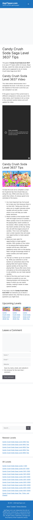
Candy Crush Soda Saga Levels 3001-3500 (16, 482)
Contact (13, 506)
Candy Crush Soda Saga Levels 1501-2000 (16, 474)
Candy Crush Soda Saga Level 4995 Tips (15, 453)
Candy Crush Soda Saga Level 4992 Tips (15, 444)
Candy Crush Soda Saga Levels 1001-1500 (16, 471)
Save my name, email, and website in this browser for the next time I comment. (16, 370)
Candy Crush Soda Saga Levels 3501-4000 (16, 485)
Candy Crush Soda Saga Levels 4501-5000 (16, 490)
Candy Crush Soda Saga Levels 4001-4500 (16, 488)
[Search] (28, 428)
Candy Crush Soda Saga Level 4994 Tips (15, 450)
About (8, 506)
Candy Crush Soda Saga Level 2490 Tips (15, 442)
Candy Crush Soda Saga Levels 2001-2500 (16, 477)
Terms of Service (21, 506)
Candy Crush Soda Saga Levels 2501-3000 (16, 479)
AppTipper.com (10, 3)
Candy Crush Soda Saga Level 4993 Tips (15, 447)
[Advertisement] (16, 25)
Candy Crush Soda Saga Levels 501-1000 (15, 468)
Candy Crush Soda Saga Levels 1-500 (14, 466)
